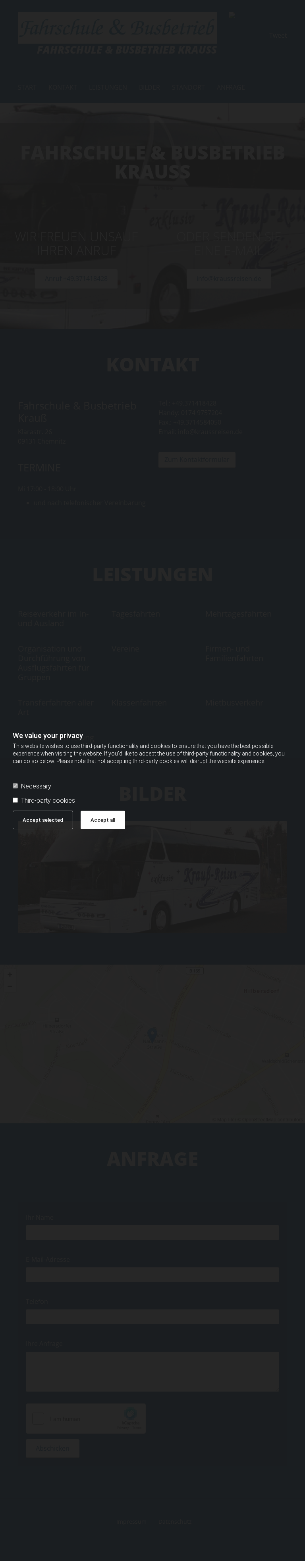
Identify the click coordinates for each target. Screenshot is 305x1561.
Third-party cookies (48, 800)
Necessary (36, 786)
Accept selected (43, 820)
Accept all (103, 820)
